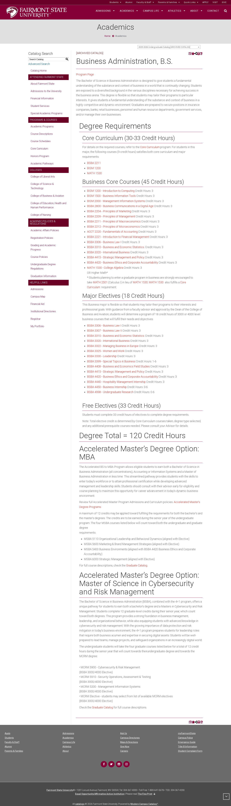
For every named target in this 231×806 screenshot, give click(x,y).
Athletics (67, 746)
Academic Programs (42, 126)
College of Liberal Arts (43, 176)
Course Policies (39, 256)
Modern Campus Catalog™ (144, 804)
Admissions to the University (46, 91)
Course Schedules (41, 141)
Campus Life (69, 742)
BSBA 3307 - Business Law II (104, 330)
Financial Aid (37, 303)
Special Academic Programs (46, 113)
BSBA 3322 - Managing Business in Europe (112, 346)
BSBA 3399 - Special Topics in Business (111, 361)
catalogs (80, 804)
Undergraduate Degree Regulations (43, 266)
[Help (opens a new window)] (201, 53)
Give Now (124, 746)
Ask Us (123, 733)
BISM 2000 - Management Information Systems (116, 201)
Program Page (85, 74)
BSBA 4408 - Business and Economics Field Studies (118, 366)
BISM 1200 (94, 168)
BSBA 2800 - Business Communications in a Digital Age (120, 206)
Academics (68, 738)
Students (9, 738)
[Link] (104, 764)
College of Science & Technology (42, 186)
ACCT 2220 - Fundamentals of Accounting (112, 231)
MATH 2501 (100, 282)
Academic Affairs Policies (45, 230)
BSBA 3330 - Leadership (102, 356)
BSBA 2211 (94, 163)
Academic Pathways (42, 163)
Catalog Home (39, 70)
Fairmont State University (60, 790)
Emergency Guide (186, 742)
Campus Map (38, 296)
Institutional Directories (43, 311)
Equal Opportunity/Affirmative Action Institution (99, 794)
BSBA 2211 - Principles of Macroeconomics (114, 221)
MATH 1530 (94, 173)
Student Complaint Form (190, 751)
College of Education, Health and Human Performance (48, 205)
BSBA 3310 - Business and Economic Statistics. (116, 247)
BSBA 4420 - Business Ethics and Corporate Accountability (122, 262)
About (66, 751)
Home (107, 36)
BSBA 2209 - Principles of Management (111, 216)
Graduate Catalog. (137, 565)
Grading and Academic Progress (43, 247)
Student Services (40, 106)
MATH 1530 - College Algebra (105, 267)
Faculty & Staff (12, 742)
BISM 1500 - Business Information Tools (111, 195)
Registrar (36, 318)
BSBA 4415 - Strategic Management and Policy (115, 257)
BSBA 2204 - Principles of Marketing (109, 211)
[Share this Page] (195, 53)
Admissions (37, 289)
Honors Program (40, 156)
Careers (124, 751)
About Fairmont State (42, 83)
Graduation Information (43, 276)
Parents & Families (14, 751)
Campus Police (185, 738)
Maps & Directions (129, 742)
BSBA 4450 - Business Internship (107, 387)
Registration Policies (42, 237)
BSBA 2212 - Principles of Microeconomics (113, 226)
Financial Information (42, 98)
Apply (7, 733)
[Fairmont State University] (36, 12)
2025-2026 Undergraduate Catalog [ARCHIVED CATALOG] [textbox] (164, 47)
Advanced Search (39, 64)
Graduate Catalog (102, 707)
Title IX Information (187, 746)
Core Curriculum (39, 148)
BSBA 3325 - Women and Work (105, 351)
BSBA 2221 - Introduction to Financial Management (118, 236)
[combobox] (169, 47)
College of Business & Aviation (47, 195)
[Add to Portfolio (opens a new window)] (192, 53)
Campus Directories (130, 738)
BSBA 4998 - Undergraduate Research (110, 392)
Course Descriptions (42, 133)
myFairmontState (187, 733)
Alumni (8, 746)
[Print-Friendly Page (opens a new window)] (198, 53)
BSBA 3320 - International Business (108, 252)
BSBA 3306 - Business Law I (104, 242)
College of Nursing (41, 214)
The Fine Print (145, 794)
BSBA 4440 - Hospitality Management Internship (116, 381)
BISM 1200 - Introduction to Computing (111, 190)
